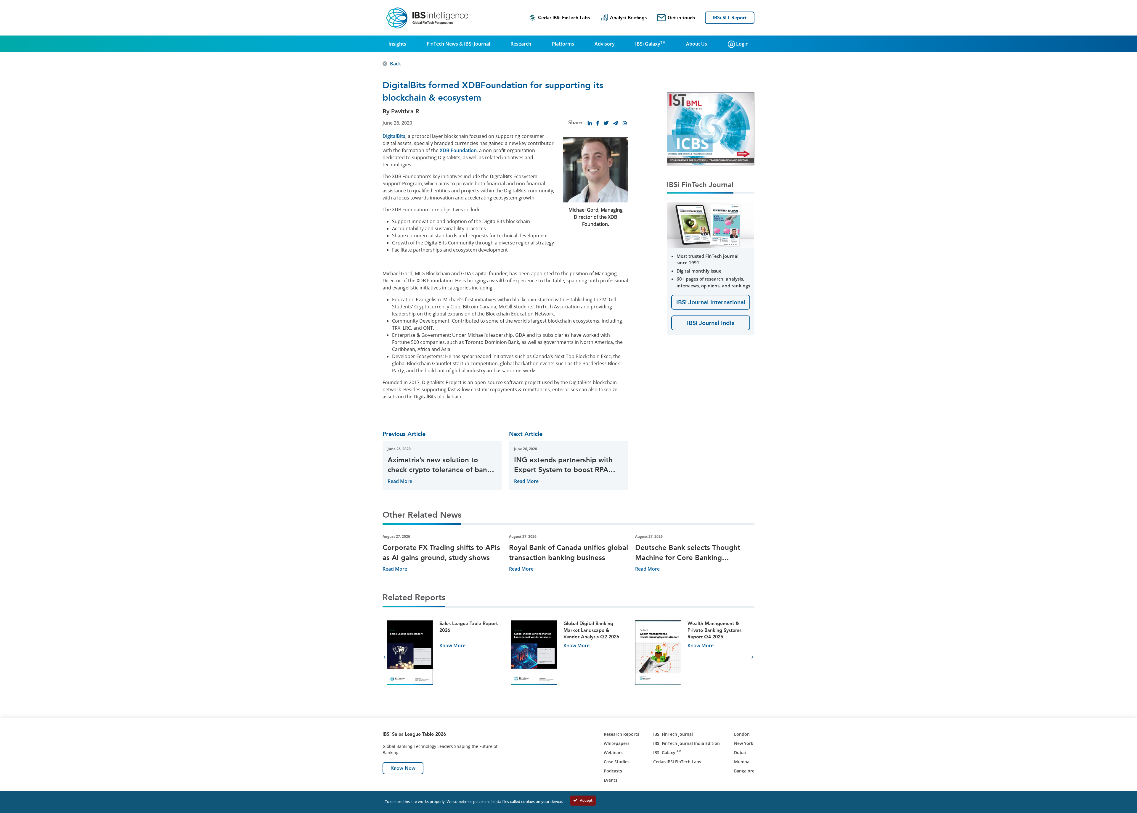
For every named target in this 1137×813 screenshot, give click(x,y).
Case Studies (616, 761)
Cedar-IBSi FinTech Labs (564, 17)
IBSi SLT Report (729, 17)
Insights (397, 44)
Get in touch (681, 17)
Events (610, 780)
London (742, 734)
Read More (400, 481)
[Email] (615, 123)
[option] (445, 657)
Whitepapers (616, 743)
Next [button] (752, 657)
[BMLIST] (710, 128)
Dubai (740, 752)
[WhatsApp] (625, 123)
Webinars (613, 752)
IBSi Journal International (710, 302)
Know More (452, 645)
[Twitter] (606, 123)
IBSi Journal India (711, 322)
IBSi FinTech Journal (673, 734)
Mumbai (742, 761)
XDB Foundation (458, 150)
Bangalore (744, 771)
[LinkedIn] (590, 123)
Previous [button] (384, 657)
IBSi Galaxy (650, 43)
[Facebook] (597, 123)
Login (742, 44)
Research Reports (621, 734)
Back (395, 63)
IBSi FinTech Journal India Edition (686, 743)
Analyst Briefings (628, 17)
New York (743, 743)
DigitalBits (394, 136)
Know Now (403, 768)
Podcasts (613, 771)
